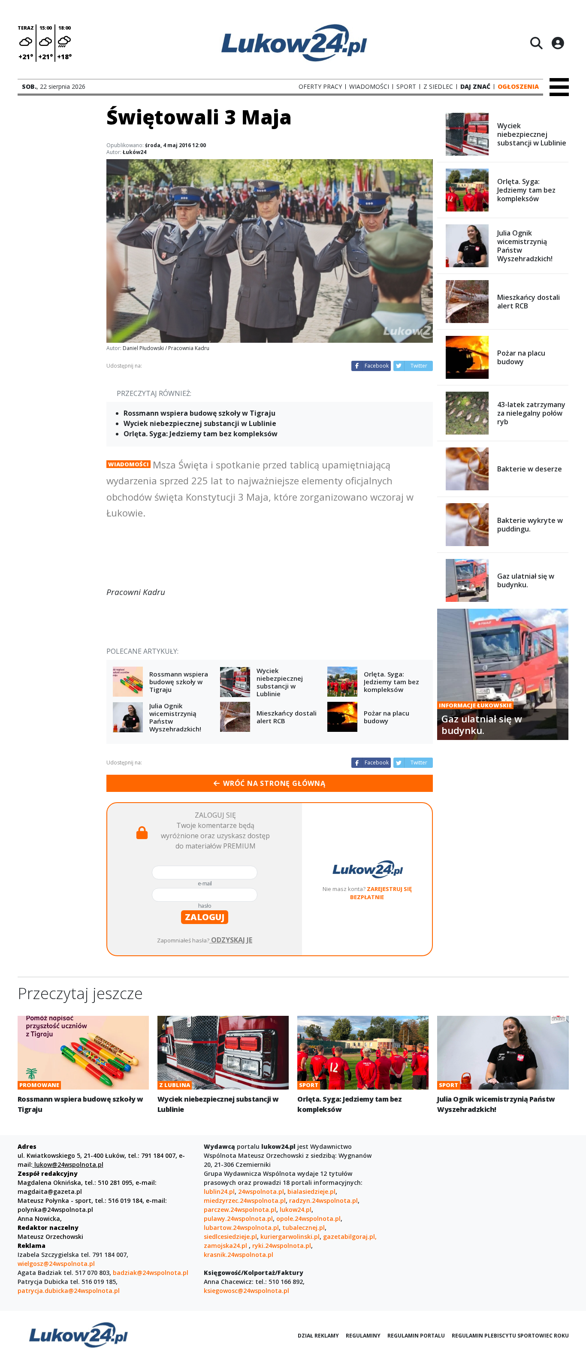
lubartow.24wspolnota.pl (241, 1227)
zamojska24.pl (226, 1245)
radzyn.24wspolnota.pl (323, 1200)
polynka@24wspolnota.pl (55, 1209)
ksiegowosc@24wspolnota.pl (246, 1291)
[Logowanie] (557, 43)
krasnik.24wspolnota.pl (238, 1254)
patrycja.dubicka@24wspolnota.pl (69, 1291)
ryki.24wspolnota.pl (281, 1245)
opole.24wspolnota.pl (308, 1218)
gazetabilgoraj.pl (349, 1236)
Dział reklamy (318, 1335)
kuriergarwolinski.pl (290, 1236)
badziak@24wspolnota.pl (150, 1272)
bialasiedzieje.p (310, 1191)
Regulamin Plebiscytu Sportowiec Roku (510, 1335)
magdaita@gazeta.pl (50, 1191)
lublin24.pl (219, 1191)
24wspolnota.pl (261, 1191)
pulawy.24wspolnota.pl (238, 1218)
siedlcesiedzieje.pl (230, 1236)
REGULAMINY (363, 1335)
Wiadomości (128, 464)
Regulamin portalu (416, 1335)
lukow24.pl (295, 1209)
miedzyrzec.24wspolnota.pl (245, 1200)
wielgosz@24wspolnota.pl (56, 1263)
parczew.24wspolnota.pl (240, 1209)
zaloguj (204, 917)
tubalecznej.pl (303, 1227)
